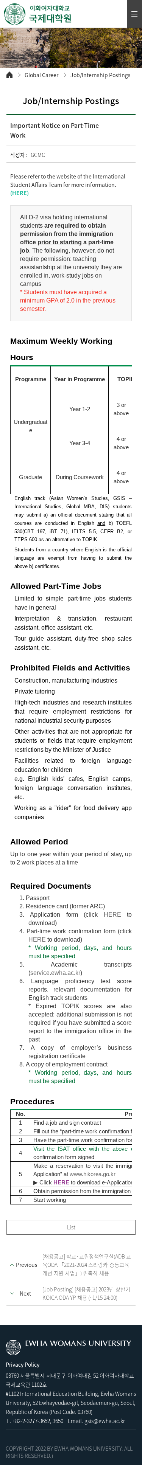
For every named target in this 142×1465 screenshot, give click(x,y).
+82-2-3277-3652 (31, 1421)
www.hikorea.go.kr (92, 1174)
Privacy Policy (22, 1364)
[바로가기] (38, 14)
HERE (19, 193)
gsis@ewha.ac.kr (104, 1421)
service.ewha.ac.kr (55, 973)
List (71, 1227)
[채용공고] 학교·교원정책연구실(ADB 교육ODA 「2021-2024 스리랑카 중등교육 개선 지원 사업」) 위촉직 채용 (86, 1264)
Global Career (41, 75)
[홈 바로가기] (9, 74)
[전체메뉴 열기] (134, 14)
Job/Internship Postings (100, 75)
